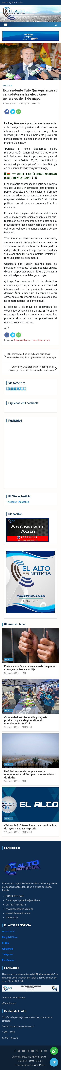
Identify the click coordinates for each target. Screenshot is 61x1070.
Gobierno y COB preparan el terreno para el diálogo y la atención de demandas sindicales (31, 368)
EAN (24, 673)
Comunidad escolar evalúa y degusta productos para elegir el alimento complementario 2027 (26, 720)
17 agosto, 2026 (11, 832)
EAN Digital (24, 103)
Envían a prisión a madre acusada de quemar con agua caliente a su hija (30, 668)
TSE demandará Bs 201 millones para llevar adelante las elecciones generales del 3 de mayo (31, 356)
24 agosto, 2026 (11, 781)
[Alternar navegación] (5, 24)
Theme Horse (34, 1061)
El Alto (8, 660)
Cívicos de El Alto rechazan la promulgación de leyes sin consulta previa (30, 827)
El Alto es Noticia (37, 1056)
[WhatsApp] (18, 111)
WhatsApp (7, 948)
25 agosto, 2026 (11, 673)
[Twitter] (12, 111)
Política (7, 85)
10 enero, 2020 (9, 103)
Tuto (48, 340)
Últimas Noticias (14, 624)
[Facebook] (6, 111)
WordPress (39, 1065)
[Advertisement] (30, 455)
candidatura (25, 340)
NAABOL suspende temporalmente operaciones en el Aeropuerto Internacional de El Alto (29, 774)
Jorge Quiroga (38, 340)
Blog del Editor (10, 937)
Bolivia (16, 340)
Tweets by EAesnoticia (17, 502)
